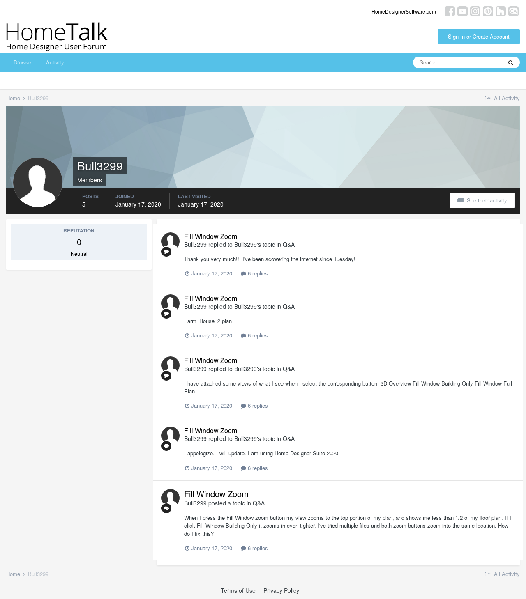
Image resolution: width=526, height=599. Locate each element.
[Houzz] (501, 10)
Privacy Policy (281, 590)
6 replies (257, 273)
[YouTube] (462, 10)
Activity (55, 62)
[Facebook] (450, 10)
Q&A (289, 244)
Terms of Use (238, 590)
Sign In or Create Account (479, 36)
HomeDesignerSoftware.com (403, 11)
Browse (22, 62)
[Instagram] (475, 10)
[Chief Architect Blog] (513, 10)
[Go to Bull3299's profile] (170, 241)
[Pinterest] (488, 10)
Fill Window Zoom (210, 236)
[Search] (511, 62)
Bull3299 (195, 244)
